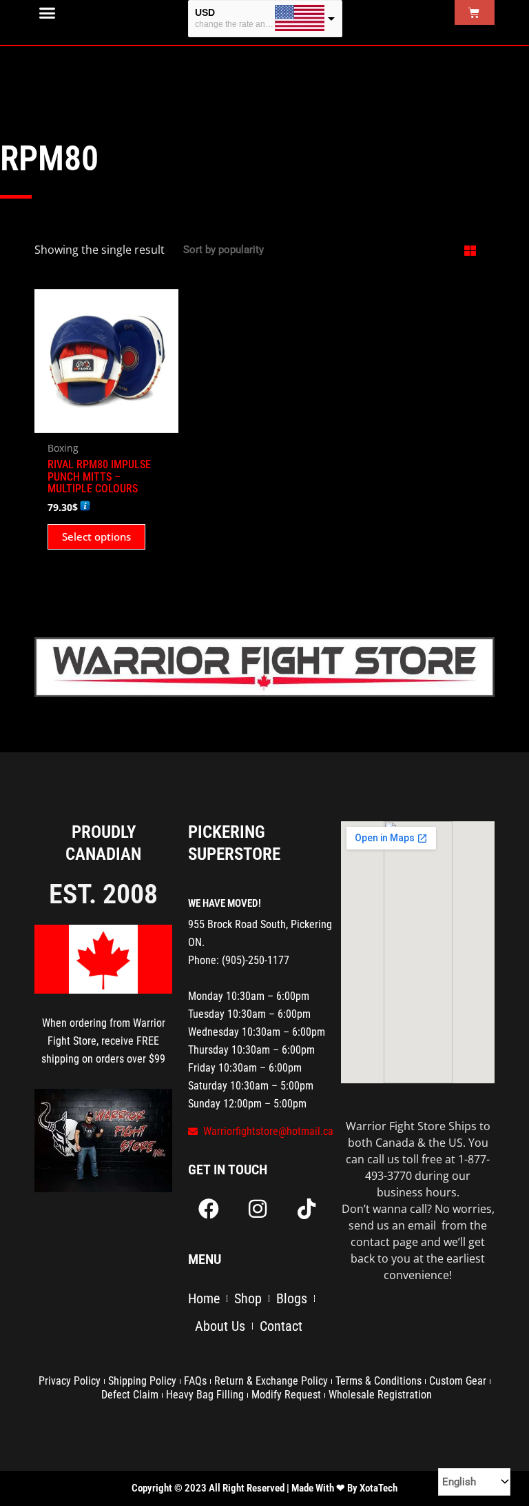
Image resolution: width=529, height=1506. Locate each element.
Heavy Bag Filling (205, 1394)
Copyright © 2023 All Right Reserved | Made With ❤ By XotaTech (264, 1488)
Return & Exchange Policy (271, 1380)
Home (204, 1298)
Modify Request (286, 1394)
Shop (248, 1298)
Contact (281, 1326)
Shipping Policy (142, 1380)
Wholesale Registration (380, 1394)
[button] (47, 13)
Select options (96, 536)
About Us (220, 1326)
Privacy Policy (70, 1380)
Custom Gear (457, 1380)
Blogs (291, 1298)
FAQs (195, 1380)
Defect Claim (129, 1394)
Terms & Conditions (378, 1380)
